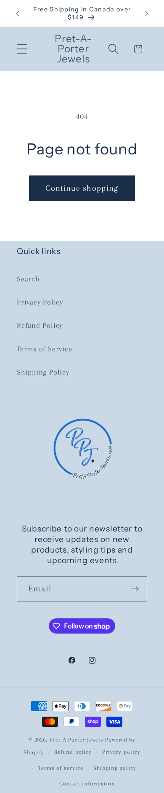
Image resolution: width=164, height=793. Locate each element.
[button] (22, 49)
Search (28, 279)
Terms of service (60, 768)
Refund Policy (40, 325)
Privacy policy (121, 752)
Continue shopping (81, 187)
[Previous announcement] (17, 13)
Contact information (87, 783)
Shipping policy (114, 768)
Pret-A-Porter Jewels (76, 739)
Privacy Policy (40, 302)
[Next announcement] (147, 13)
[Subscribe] (135, 589)
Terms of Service (44, 349)
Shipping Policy (43, 372)
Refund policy (73, 752)
